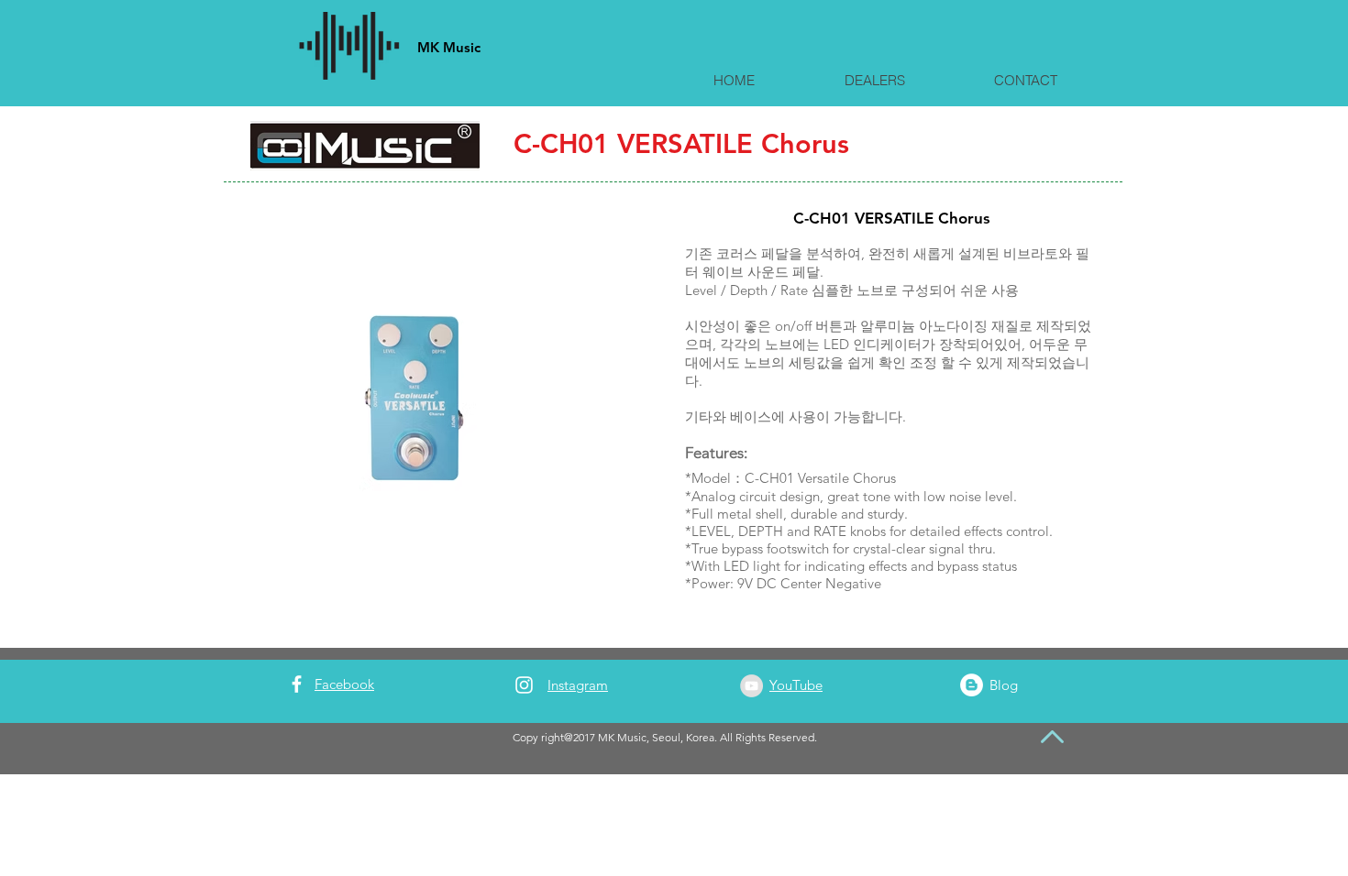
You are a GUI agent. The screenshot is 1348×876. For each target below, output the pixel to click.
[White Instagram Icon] (524, 684)
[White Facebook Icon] (296, 684)
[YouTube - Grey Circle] (751, 685)
